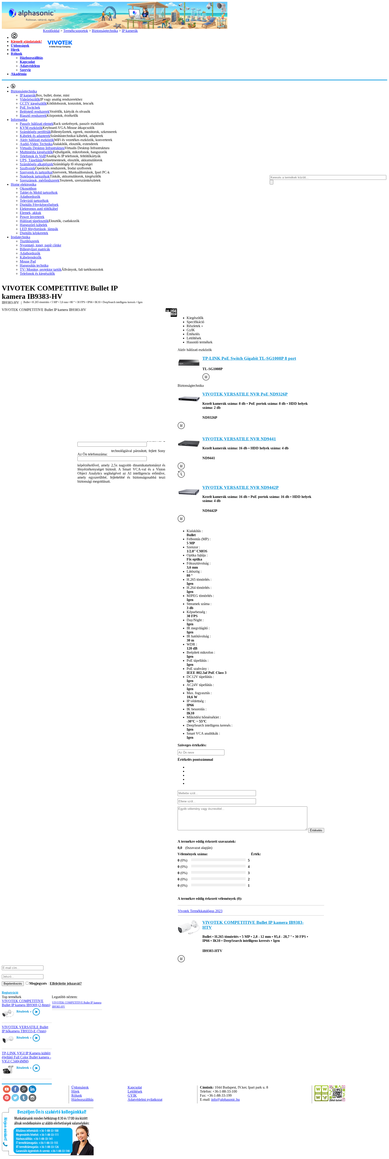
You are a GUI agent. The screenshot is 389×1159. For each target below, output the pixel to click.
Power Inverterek (32, 217)
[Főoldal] (14, 37)
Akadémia (19, 74)
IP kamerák (28, 95)
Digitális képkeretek (34, 233)
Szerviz (25, 70)
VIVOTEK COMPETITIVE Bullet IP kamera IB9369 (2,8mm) (26, 1003)
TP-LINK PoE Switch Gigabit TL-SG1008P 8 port (249, 358)
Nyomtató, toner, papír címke (40, 245)
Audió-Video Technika (36, 144)
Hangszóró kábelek (33, 225)
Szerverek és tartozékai (36, 172)
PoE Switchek (30, 107)
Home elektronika (23, 184)
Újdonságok (20, 45)
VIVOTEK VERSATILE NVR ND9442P (240, 487)
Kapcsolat (27, 62)
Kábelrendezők (30, 257)
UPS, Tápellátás (31, 160)
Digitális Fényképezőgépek (39, 205)
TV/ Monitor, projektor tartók (40, 269)
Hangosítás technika (34, 265)
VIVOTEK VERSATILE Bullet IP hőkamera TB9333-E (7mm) (25, 1029)
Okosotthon (28, 188)
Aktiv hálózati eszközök (37, 140)
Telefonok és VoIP (33, 156)
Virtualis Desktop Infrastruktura (42, 148)
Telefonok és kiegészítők (37, 273)
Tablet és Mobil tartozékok (39, 192)
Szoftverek (27, 168)
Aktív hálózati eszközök (195, 350)
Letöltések (135, 1091)
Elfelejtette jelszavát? (66, 983)
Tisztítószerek (29, 241)
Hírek (15, 50)
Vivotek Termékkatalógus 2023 (200, 911)
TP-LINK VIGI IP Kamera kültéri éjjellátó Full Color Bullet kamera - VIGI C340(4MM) (26, 1057)
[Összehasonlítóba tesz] (206, 377)
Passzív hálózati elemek (36, 124)
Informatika (19, 120)
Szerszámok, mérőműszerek (39, 180)
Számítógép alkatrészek (36, 164)
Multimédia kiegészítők (36, 152)
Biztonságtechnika (24, 91)
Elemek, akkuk (30, 213)
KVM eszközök (31, 128)
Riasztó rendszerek (33, 115)
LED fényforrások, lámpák (39, 229)
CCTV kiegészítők (33, 103)
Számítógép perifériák (35, 132)
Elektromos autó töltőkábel (39, 209)
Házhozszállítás (31, 58)
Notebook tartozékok (35, 176)
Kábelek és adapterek (35, 136)
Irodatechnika (20, 237)
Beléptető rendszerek (35, 111)
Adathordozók (30, 196)
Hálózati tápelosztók (34, 221)
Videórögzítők (30, 99)
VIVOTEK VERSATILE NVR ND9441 (239, 439)
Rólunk (16, 54)
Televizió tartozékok (34, 201)
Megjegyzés (38, 983)
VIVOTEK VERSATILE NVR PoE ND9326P (245, 394)
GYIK (132, 1095)
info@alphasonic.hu (225, 1099)
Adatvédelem (30, 66)
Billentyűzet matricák (35, 249)
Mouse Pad (28, 261)
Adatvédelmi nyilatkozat (145, 1099)
